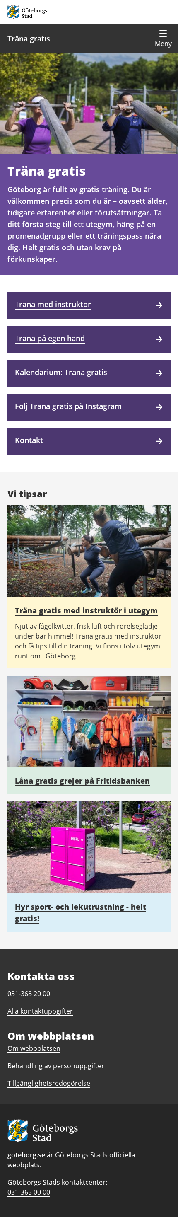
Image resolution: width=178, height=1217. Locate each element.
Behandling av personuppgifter (55, 1065)
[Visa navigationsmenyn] (163, 38)
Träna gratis (28, 39)
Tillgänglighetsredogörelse (48, 1083)
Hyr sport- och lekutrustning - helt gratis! (80, 912)
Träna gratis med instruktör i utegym (86, 610)
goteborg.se (26, 1154)
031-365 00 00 (28, 1192)
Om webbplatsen (33, 1048)
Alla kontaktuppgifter (40, 1011)
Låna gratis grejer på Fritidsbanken (82, 781)
